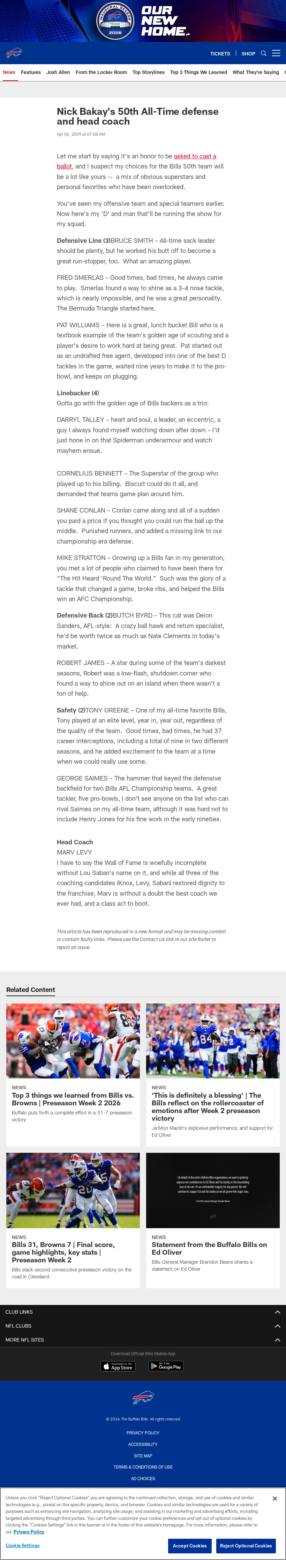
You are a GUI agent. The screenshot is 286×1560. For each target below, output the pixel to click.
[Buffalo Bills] (143, 1399)
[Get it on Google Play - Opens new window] (166, 1369)
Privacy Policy (143, 1432)
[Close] (275, 1498)
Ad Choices (143, 1478)
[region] (143, 1523)
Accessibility (143, 1444)
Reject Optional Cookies (246, 1545)
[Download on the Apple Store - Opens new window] (118, 1367)
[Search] (263, 53)
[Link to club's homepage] (14, 50)
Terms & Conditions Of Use (143, 1466)
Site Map (143, 1455)
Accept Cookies (190, 1545)
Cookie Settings (23, 1545)
